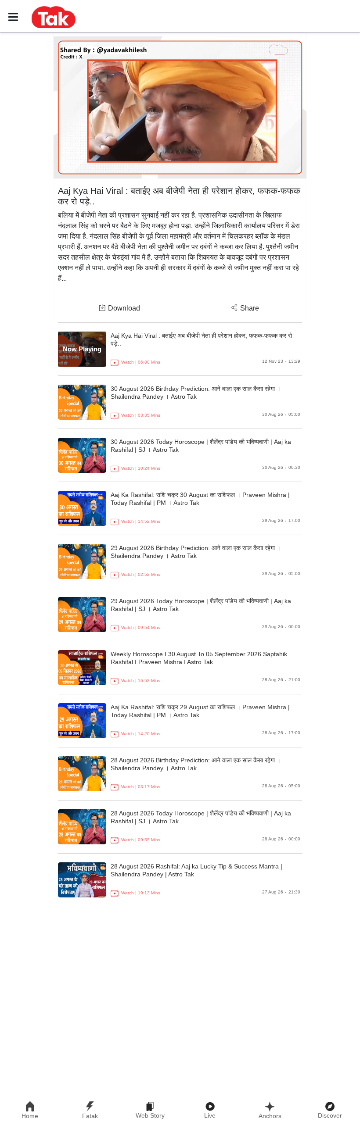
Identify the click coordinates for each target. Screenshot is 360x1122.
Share (249, 308)
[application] (180, 107)
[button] (54, 16)
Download (124, 308)
